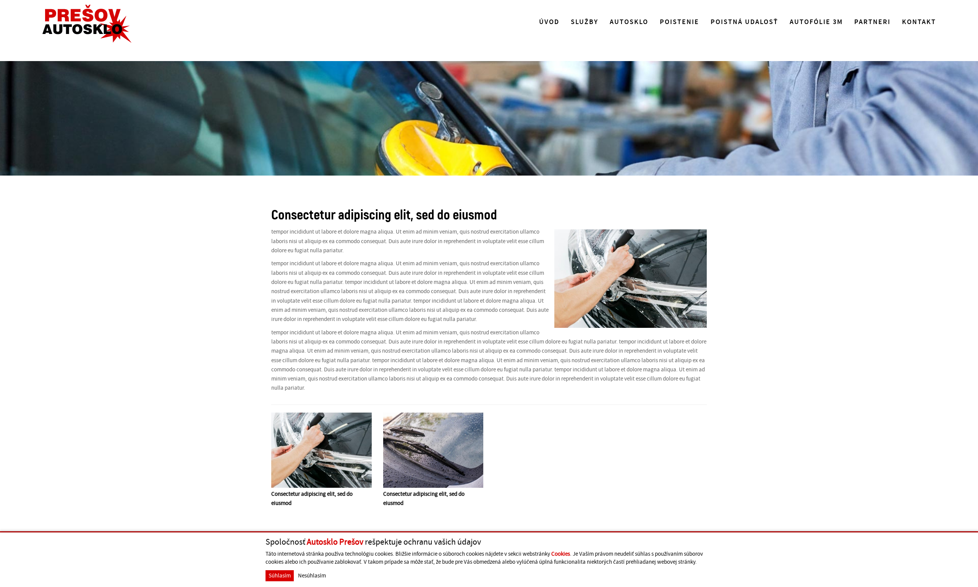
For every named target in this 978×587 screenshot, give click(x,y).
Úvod (549, 22)
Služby (584, 22)
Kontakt (919, 22)
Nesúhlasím (312, 575)
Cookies (560, 554)
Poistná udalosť (744, 22)
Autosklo (629, 22)
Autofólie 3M (816, 22)
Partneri (872, 22)
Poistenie (679, 22)
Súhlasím (280, 575)
